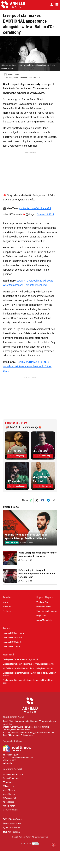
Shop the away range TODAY (18, 456)
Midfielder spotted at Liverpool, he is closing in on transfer (28, 668)
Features (7, 611)
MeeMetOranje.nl (10, 810)
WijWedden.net (9, 798)
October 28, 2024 (45, 214)
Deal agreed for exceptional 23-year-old (20, 659)
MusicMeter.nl (9, 794)
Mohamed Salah (43, 607)
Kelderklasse (8, 802)
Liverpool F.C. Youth (11, 646)
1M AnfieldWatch (12, 828)
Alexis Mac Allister (44, 620)
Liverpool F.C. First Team (13, 633)
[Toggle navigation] (56, 4)
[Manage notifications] (53, 845)
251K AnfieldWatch (13, 819)
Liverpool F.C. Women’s (12, 637)
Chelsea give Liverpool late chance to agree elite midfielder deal (28, 681)
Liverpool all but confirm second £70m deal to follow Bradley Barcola (29, 674)
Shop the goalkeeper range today (18, 486)
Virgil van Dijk (42, 602)
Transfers (7, 607)
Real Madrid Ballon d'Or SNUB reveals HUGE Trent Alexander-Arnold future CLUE (27, 366)
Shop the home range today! (43, 456)
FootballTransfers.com (13, 774)
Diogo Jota (41, 616)
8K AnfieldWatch (12, 832)
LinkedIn (8, 763)
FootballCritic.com (11, 778)
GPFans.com (8, 786)
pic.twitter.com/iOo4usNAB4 (35, 208)
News (5, 602)
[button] (51, 4)
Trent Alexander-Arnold (46, 611)
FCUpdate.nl (8, 782)
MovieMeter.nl (9, 790)
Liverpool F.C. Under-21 (13, 642)
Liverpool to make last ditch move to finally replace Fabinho (28, 664)
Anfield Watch (9, 806)
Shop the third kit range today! (43, 486)
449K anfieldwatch (13, 823)
